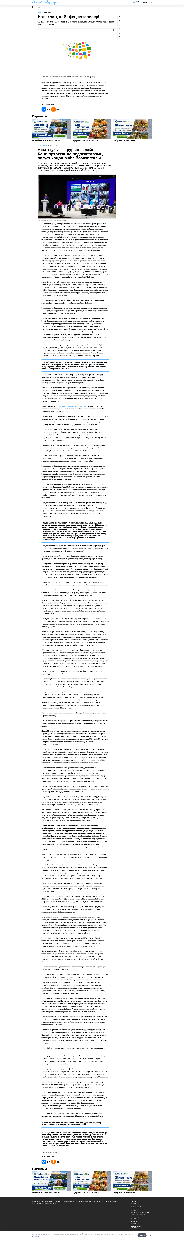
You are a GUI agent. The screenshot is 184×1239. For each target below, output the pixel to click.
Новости (36, 7)
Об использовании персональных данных (44, 1203)
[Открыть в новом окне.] (45, 109)
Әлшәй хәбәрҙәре (44, 2)
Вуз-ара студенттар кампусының (72, 406)
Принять (142, 1235)
